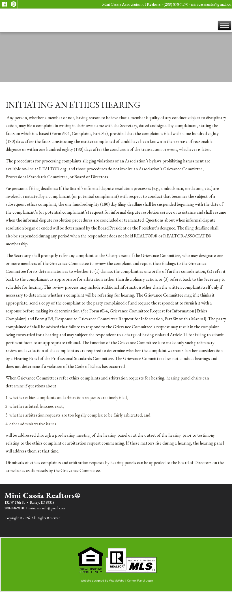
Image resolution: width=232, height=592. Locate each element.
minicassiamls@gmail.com (47, 508)
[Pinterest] (13, 4)
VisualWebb (116, 580)
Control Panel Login (140, 580)
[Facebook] (4, 4)
